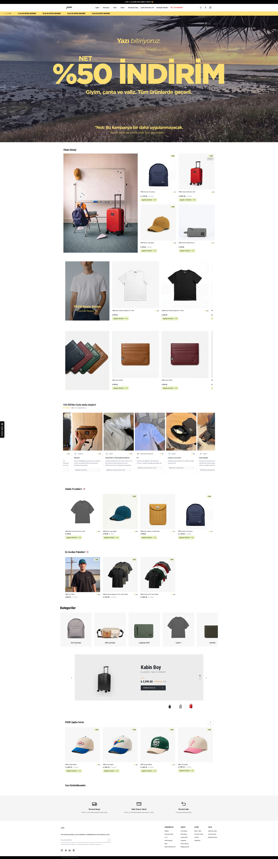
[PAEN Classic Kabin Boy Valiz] (197, 172)
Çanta (183, 827)
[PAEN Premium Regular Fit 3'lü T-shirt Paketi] (120, 574)
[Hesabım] (206, 8)
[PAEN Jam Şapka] (195, 744)
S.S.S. (166, 837)
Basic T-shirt (197, 831)
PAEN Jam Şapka (183, 764)
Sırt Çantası (184, 831)
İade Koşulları (168, 840)
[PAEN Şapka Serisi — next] (210, 722)
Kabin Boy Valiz (212, 831)
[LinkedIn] (70, 850)
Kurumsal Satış (169, 834)
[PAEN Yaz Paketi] (82, 574)
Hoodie (196, 837)
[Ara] (201, 8)
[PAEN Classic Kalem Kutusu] (197, 222)
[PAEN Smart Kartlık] (135, 354)
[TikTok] (66, 850)
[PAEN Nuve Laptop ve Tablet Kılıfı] (157, 511)
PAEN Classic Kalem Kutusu (186, 243)
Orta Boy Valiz (212, 834)
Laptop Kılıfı (184, 837)
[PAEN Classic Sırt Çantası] (158, 172)
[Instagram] (62, 850)
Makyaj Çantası (185, 847)
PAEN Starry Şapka (108, 764)
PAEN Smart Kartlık (117, 380)
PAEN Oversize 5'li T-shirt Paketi (149, 594)
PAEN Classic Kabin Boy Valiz (187, 192)
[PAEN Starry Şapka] (120, 744)
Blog (166, 843)
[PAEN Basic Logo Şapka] (158, 222)
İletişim (167, 831)
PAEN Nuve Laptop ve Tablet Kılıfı (150, 531)
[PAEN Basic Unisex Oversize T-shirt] (82, 511)
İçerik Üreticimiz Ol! (170, 847)
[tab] (170, 706)
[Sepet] (210, 8)
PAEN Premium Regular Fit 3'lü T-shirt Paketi (115, 594)
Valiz (210, 827)
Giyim (196, 827)
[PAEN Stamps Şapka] (157, 744)
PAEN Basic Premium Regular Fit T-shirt (123, 310)
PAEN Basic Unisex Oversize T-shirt (75, 531)
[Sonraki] (206, 678)
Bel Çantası (184, 834)
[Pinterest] (74, 850)
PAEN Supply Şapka (70, 764)
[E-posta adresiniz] (109, 840)
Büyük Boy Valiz (212, 837)
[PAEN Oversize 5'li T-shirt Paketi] (157, 574)
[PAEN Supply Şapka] (82, 744)
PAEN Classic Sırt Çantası (148, 192)
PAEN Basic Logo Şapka (147, 243)
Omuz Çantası (185, 843)
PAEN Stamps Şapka (146, 764)
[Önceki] (72, 678)
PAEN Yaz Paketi (70, 594)
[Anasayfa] (69, 7)
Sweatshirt (197, 840)
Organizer (183, 840)
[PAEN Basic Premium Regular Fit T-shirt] (135, 284)
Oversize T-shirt (198, 834)
